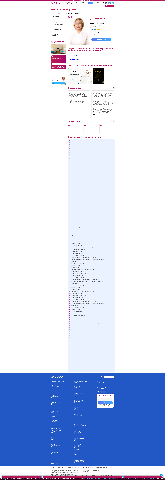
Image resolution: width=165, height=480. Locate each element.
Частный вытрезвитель (54, 384)
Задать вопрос (101, 42)
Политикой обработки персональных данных (94, 478)
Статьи (94, 6)
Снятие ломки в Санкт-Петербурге (57, 410)
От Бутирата (53, 439)
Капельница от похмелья (55, 386)
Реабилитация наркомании (55, 445)
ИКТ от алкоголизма (77, 407)
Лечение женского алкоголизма (56, 396)
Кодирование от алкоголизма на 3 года (80, 417)
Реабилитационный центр (55, 421)
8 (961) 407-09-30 (100, 3)
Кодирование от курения (55, 463)
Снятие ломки (55, 22)
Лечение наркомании (56, 31)
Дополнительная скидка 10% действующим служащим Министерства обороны (82, 0)
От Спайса (52, 438)
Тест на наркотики (54, 453)
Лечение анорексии (77, 426)
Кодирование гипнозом (77, 392)
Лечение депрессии (77, 431)
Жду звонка (105, 402)
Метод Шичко (53, 444)
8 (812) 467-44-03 (100, 2)
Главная (53, 13)
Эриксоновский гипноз (77, 403)
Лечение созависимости (74, 59)
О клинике (53, 6)
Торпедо (75, 387)
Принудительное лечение (55, 401)
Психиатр (75, 434)
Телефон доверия (54, 426)
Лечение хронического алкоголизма (76, 60)
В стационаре (53, 395)
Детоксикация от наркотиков (55, 411)
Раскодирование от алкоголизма (79, 393)
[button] (52, 49)
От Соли (52, 436)
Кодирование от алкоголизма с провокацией (81, 420)
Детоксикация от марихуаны (55, 413)
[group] (73, 76)
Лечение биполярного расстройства (80, 425)
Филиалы (75, 459)
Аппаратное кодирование (78, 416)
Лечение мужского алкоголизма (56, 408)
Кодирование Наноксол (78, 414)
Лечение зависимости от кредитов (79, 438)
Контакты (102, 6)
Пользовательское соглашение (79, 460)
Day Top (52, 443)
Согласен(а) (160, 478)
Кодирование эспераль (77, 389)
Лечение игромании (77, 437)
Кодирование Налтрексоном (78, 400)
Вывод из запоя (55, 16)
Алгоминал (75, 396)
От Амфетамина (53, 437)
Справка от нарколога (54, 427)
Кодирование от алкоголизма (55, 19)
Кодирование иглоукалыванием (79, 388)
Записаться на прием (101, 39)
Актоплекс (75, 408)
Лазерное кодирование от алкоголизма (80, 399)
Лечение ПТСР (76, 441)
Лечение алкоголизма (57, 29)
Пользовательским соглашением (126, 478)
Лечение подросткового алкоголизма (57, 404)
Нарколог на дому (54, 385)
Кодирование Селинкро (78, 415)
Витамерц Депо (76, 409)
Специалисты (74, 6)
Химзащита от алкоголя (77, 413)
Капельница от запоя (73, 55)
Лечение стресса (77, 447)
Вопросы (82, 6)
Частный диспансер (54, 450)
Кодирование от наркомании (58, 24)
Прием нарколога (54, 423)
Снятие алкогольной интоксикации (56, 391)
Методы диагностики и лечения (79, 455)
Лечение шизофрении (77, 433)
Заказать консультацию (59, 64)
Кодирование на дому (77, 385)
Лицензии (75, 454)
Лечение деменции (77, 430)
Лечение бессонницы (77, 444)
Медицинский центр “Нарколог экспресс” (57, 3)
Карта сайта (76, 463)
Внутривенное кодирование (78, 401)
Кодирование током (77, 406)
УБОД (52, 412)
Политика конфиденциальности (79, 461)
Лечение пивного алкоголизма (56, 402)
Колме (75, 410)
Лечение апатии (76, 440)
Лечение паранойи (77, 446)
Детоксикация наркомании (55, 446)
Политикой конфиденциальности (139, 478)
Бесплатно (53, 451)
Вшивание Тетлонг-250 (77, 402)
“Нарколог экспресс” (96, 474)
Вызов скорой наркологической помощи (57, 428)
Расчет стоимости (77, 456)
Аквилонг (75, 395)
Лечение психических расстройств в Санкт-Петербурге (80, 422)
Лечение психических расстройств (56, 35)
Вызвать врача (109, 5)
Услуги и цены (63, 6)
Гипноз (52, 403)
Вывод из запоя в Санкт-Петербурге (57, 381)
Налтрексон (53, 462)
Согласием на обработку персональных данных (111, 478)
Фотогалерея (76, 452)
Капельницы (54, 37)
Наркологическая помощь (57, 27)
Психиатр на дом (76, 427)
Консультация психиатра (78, 424)
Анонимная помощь (54, 420)
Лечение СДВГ (76, 439)
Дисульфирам (76, 394)
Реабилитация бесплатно (55, 452)
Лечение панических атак (78, 432)
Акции (75, 453)
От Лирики (53, 432)
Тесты (88, 6)
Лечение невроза (77, 445)
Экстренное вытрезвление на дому (76, 56)
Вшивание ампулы (77, 386)
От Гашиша (53, 433)
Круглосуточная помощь (55, 419)
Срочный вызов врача (109, 377)
